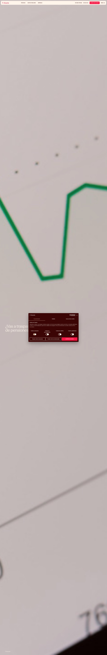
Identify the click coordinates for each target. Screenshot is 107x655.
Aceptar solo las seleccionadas (53, 338)
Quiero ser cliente (95, 2)
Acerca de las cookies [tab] (70, 318)
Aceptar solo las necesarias (37, 338)
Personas (23, 2)
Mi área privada (78, 2)
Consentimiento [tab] (37, 318)
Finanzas (7, 651)
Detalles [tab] (53, 318)
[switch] (47, 334)
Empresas (40, 2)
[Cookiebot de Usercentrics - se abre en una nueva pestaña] (70, 315)
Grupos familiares (32, 2)
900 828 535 (85, 2)
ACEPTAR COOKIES (69, 338)
